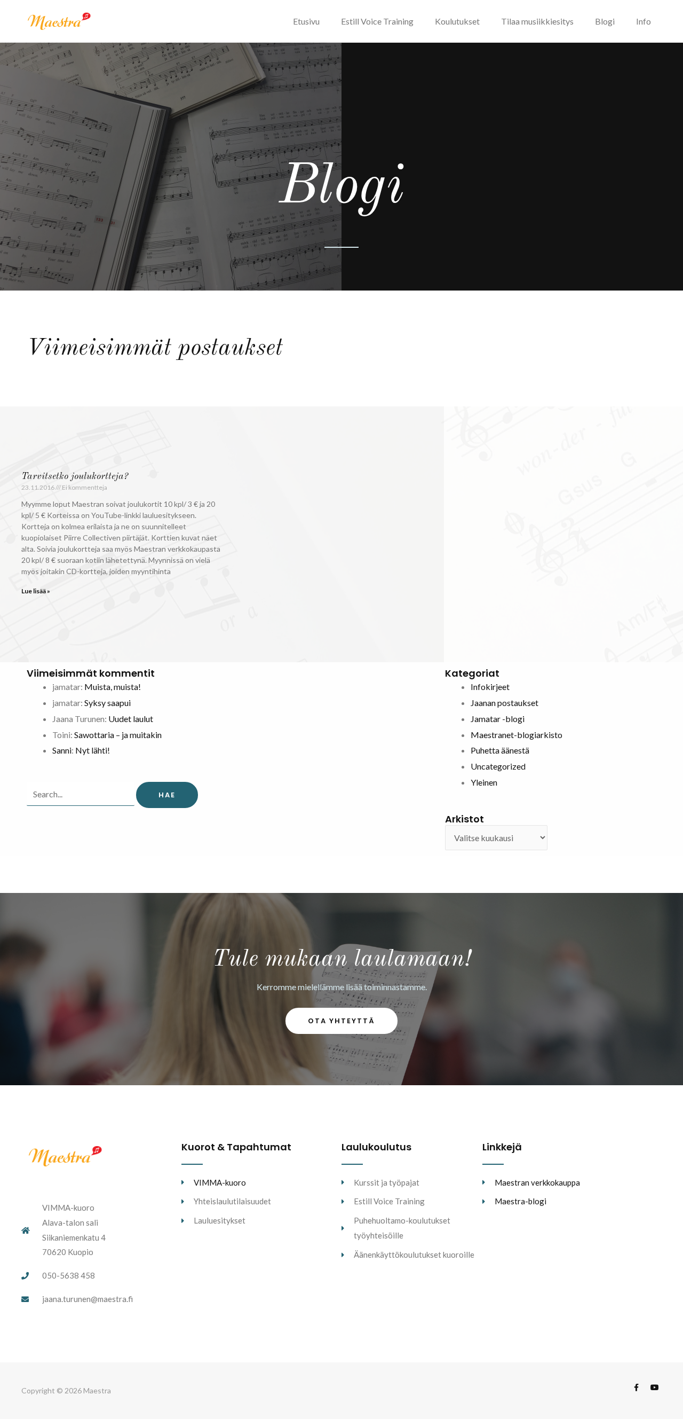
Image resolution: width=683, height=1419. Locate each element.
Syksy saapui (107, 702)
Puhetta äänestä (500, 750)
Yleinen (484, 782)
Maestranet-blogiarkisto (516, 735)
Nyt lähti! (92, 750)
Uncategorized (498, 766)
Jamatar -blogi (498, 719)
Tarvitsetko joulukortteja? (74, 476)
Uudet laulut (130, 719)
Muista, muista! (112, 686)
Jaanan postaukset (504, 702)
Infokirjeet (490, 686)
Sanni (62, 750)
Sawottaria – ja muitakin (118, 735)
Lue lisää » (35, 591)
